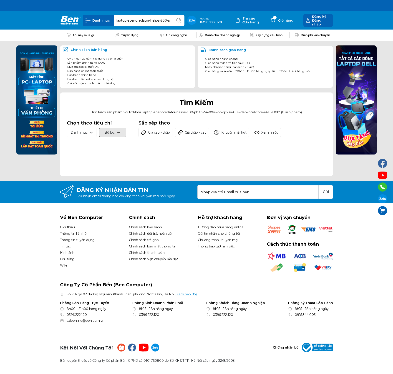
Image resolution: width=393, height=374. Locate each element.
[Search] (178, 20)
